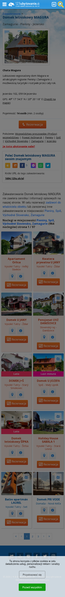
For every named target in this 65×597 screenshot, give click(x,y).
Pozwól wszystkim (32, 587)
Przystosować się (32, 574)
